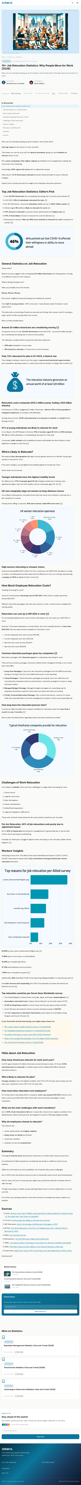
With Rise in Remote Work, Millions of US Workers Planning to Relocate (36, 1247)
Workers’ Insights (8, 124)
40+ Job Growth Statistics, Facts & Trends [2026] (23, 1042)
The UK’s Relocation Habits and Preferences (32, 1239)
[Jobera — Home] (7, 3)
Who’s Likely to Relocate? (11, 113)
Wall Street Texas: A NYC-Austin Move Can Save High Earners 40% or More (43, 1251)
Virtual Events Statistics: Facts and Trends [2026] (24, 1367)
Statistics (19, 57)
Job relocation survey (17, 1235)
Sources (5, 135)
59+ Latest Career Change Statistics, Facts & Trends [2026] (27, 1027)
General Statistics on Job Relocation (15, 110)
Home (3, 57)
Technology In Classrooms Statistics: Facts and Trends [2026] (29, 1389)
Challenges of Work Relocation (13, 121)
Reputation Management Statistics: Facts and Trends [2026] (29, 1345)
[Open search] (72, 3)
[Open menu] (77, 3)
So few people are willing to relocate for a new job (30, 1220)
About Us (5, 1473)
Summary (6, 131)
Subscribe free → (40, 1311)
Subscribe (40, 1437)
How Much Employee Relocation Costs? (16, 117)
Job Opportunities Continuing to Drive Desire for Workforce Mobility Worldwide (40, 1243)
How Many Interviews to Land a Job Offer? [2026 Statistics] (27, 1034)
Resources (10, 57)
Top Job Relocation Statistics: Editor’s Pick (16, 106)
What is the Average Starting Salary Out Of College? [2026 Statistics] (31, 1038)
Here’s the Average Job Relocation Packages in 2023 (37, 1224)
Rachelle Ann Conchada (15, 83)
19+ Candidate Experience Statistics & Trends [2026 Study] (27, 1031)
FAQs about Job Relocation (12, 128)
